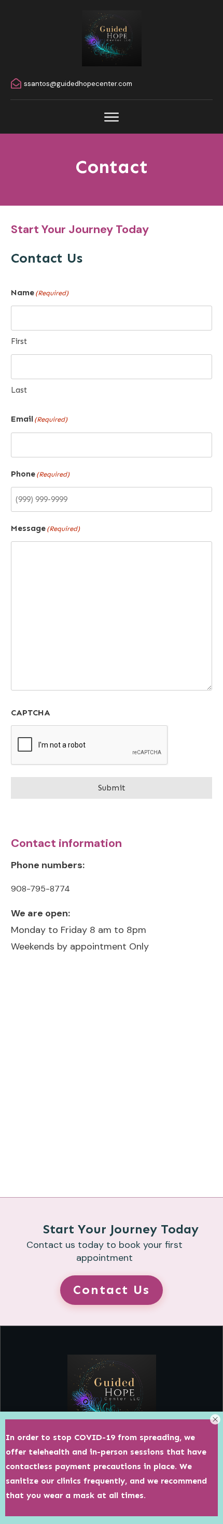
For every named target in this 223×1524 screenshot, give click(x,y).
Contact (111, 166)
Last (19, 390)
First (19, 341)
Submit (112, 788)
